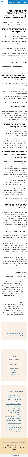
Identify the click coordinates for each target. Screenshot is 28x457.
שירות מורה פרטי (14, 364)
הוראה (14, 372)
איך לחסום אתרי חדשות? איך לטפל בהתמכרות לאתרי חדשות (13, 412)
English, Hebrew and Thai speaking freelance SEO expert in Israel (13, 406)
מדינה (21, 331)
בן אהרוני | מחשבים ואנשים (18, 2)
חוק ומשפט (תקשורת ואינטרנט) (15, 333)
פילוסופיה (20, 335)
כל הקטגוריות (14, 374)
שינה (14, 370)
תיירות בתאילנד (14, 368)
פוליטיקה (14, 366)
